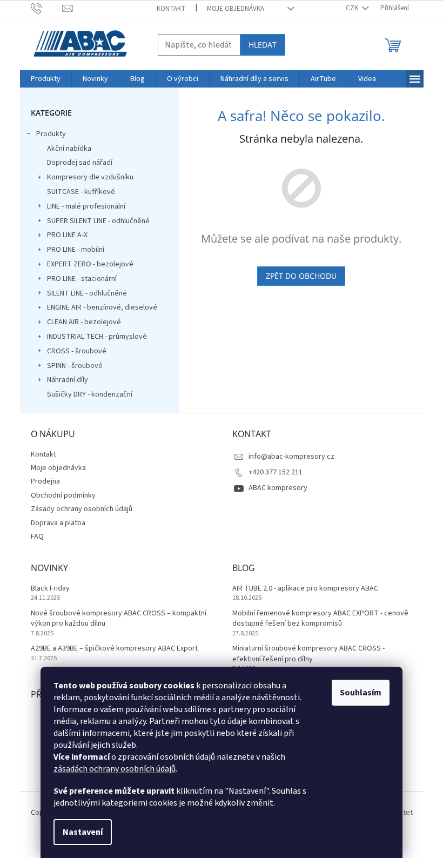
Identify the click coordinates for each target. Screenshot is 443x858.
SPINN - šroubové (75, 365)
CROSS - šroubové (76, 351)
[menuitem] (45, 79)
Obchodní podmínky (63, 495)
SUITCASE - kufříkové (81, 191)
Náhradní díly (67, 379)
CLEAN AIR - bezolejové (84, 322)
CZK (353, 8)
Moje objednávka (235, 9)
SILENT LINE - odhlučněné (87, 293)
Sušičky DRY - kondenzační (89, 394)
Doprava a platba (58, 523)
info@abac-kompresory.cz (291, 456)
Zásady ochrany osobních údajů (81, 509)
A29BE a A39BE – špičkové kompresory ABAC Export (114, 649)
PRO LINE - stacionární (82, 278)
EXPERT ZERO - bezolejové (90, 264)
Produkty (51, 134)
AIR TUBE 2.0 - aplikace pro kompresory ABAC (305, 589)
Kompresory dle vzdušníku (90, 177)
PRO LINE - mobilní (75, 249)
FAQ (37, 536)
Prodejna (45, 481)
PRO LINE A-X (67, 235)
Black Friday (50, 589)
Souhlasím (360, 693)
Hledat (263, 44)
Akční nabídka (69, 148)
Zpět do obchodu (301, 276)
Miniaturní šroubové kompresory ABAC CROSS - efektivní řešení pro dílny (308, 654)
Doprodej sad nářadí (79, 162)
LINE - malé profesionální (86, 206)
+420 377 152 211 (276, 472)
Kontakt (171, 9)
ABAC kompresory (278, 487)
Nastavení (83, 832)
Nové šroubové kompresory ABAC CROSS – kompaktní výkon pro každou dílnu (118, 618)
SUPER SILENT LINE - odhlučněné (98, 221)
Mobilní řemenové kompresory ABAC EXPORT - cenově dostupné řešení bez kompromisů (320, 618)
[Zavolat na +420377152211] (47, 8)
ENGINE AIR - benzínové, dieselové (102, 307)
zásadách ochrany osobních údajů (114, 769)
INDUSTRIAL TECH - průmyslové (97, 336)
